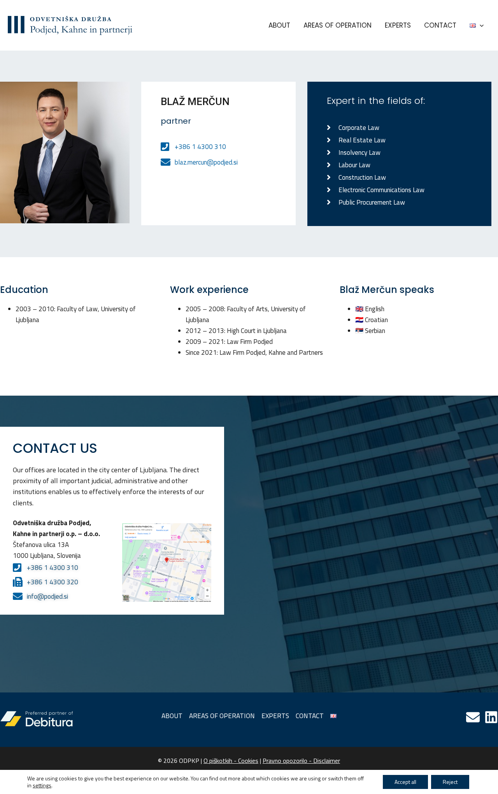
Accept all (405, 782)
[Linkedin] (491, 717)
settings (42, 785)
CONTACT (440, 25)
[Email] (473, 717)
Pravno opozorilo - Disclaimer (301, 760)
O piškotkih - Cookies (230, 760)
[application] (480, 25)
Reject (450, 782)
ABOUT (279, 25)
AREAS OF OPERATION (337, 25)
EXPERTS (398, 25)
